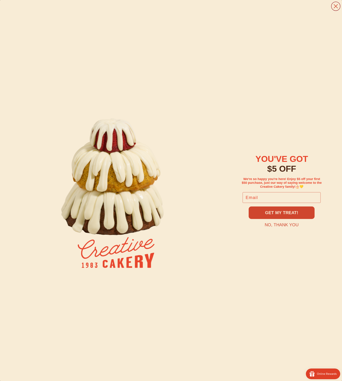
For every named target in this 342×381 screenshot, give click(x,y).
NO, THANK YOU (282, 224)
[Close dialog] (335, 6)
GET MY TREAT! (281, 212)
